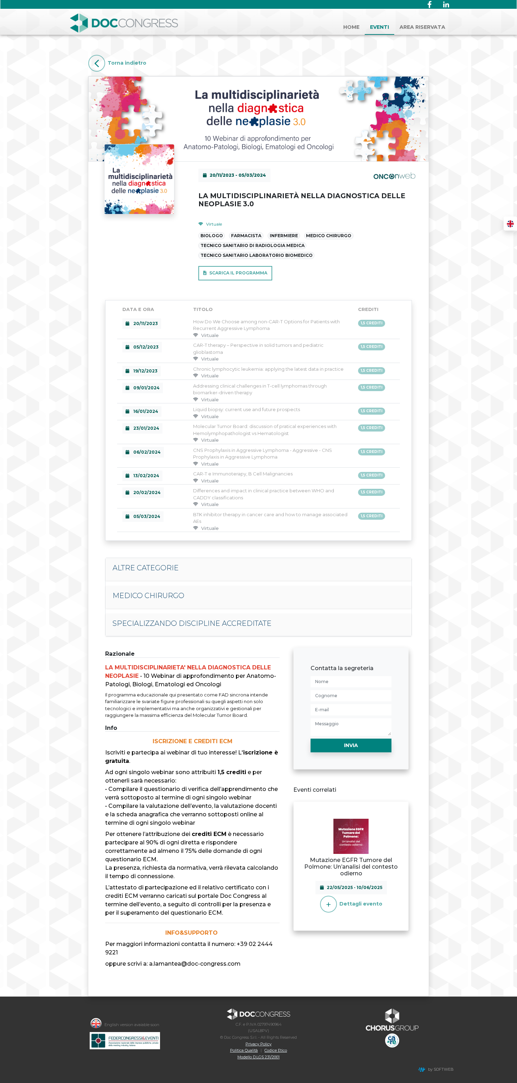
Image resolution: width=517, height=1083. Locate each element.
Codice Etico (275, 1050)
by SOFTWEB (441, 1069)
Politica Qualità (244, 1050)
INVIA (351, 745)
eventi (379, 27)
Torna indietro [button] (127, 63)
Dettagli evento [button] (360, 904)
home (351, 27)
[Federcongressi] (125, 1040)
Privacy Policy (258, 1044)
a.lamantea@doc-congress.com (195, 963)
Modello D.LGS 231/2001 (258, 1057)
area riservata (422, 27)
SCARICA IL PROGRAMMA (238, 272)
